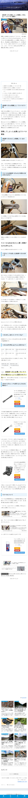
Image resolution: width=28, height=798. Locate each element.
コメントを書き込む (14, 774)
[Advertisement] (14, 66)
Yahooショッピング (19, 406)
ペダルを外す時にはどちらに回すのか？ (12, 96)
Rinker (19, 425)
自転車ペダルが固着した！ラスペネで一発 (12, 85)
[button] (25, 409)
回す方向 (4, 575)
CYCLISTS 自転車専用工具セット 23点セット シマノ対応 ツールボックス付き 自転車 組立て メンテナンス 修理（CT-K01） (20, 466)
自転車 (12, 575)
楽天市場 (17, 403)
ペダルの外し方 (17, 573)
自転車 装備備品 (5, 573)
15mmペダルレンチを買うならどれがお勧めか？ (14, 98)
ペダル (11, 573)
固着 (8, 575)
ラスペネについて (7, 100)
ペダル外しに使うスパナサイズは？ (11, 95)
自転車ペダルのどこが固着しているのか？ (12, 87)
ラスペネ (24, 573)
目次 (12, 83)
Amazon (17, 401)
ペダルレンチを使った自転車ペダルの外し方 (13, 93)
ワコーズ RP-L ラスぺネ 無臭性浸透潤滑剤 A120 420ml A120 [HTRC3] (19, 541)
